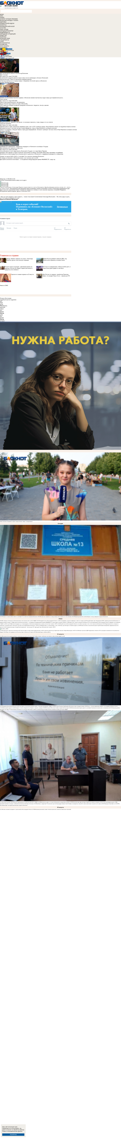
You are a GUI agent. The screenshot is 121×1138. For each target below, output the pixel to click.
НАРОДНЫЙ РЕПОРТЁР (6, 31)
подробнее (13, 299)
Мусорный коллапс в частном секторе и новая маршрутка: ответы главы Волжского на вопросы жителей (28, 128)
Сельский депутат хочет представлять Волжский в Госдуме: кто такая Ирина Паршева (23, 151)
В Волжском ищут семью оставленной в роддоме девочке (16, 79)
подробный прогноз (5, 299)
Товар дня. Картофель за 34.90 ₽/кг (112, 803)
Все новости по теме (5, 76)
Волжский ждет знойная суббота (43, 632)
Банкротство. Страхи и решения (75, 622)
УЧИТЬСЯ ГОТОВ (9, 50)
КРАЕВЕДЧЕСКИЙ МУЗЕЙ (7, 26)
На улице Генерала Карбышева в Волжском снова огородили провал (70, 706)
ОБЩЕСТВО (3, 35)
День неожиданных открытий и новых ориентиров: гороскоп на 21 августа (86, 803)
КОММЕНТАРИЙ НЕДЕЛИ (7, 23)
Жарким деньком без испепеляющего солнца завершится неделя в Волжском (91, 616)
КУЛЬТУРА (3, 28)
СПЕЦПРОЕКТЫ (4, 40)
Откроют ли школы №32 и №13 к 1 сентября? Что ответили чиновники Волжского (20, 616)
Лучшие (9, 228)
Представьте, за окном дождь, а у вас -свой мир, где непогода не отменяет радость (59, 625)
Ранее (15, 228)
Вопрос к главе (4, 106)
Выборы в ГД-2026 (5, 131)
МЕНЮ (2, 14)
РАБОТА (10, 49)
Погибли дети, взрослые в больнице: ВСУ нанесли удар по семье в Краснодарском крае (21, 630)
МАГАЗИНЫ (8, 56)
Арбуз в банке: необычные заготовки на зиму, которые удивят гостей (50, 636)
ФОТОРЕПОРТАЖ (5, 43)
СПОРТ (2, 41)
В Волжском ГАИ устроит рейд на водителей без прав (56, 707)
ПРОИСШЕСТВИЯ (5, 38)
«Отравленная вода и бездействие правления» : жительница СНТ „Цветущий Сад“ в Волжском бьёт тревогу (29, 627)
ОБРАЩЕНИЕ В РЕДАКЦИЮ (8, 34)
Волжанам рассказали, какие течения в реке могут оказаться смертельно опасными (53, 809)
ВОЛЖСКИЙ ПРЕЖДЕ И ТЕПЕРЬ (9, 20)
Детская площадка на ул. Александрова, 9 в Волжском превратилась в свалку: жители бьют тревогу (32, 623)
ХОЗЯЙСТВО (3, 44)
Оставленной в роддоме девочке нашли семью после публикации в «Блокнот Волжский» (24, 78)
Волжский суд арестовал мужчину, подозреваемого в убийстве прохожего (18, 802)
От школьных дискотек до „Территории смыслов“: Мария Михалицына (58, 630)
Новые (2, 228)
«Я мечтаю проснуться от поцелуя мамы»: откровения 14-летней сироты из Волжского (23, 81)
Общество (2, 179)
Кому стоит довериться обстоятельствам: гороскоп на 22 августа (20, 632)
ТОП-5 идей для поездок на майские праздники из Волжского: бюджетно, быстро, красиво (24, 105)
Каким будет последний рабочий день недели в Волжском (14, 805)
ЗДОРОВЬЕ (3, 22)
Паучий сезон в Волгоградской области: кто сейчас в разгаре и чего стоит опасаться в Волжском (81, 623)
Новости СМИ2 (4, 285)
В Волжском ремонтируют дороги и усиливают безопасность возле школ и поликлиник (89, 707)
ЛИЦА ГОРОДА (4, 29)
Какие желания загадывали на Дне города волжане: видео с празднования (16, 521)
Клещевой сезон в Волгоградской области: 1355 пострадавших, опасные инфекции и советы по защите (61, 620)
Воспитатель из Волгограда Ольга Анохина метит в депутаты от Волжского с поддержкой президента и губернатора (31, 154)
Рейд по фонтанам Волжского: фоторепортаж (12, 102)
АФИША (2, 17)
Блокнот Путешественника (7, 82)
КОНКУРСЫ (3, 25)
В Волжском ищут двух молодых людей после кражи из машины (86, 802)
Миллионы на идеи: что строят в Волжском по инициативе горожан (55, 802)
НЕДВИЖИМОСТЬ (5, 32)
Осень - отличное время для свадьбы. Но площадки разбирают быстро (102, 706)
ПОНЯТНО (13, 1134)
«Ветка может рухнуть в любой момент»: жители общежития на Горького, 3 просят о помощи (22, 707)
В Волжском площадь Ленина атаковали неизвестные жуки (51, 709)
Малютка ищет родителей (7, 58)
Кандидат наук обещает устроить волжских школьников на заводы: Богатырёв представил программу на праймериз (31, 152)
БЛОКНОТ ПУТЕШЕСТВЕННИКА (9, 19)
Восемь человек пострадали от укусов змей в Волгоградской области (17, 809)
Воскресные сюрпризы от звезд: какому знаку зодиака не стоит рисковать (56, 616)
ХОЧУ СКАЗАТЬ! (4, 46)
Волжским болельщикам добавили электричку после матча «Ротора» (17, 636)
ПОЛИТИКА (3, 37)
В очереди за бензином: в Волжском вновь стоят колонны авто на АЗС (17, 620)
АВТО (1, 16)
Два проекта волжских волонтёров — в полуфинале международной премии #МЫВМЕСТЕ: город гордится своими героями (39, 622)
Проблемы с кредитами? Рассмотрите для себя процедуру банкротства (51, 803)
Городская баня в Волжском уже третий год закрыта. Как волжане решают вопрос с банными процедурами (25, 706)
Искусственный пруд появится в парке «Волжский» (14, 103)
